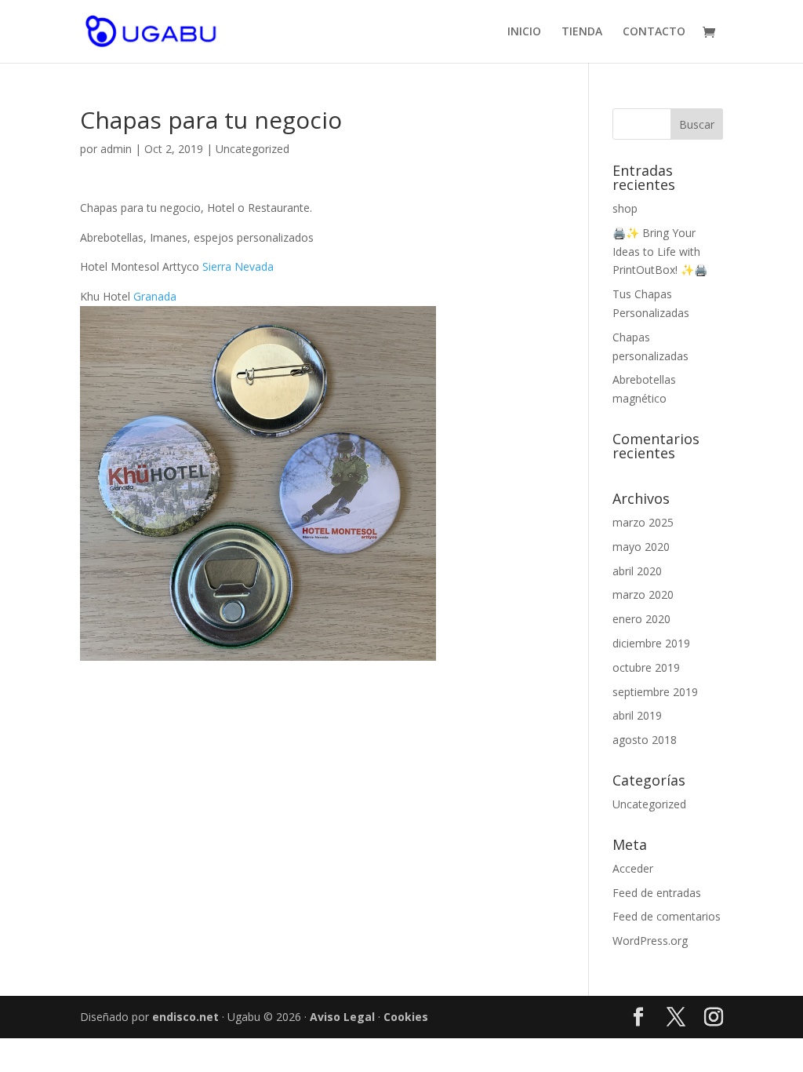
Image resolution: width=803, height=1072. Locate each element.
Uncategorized (252, 148)
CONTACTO (654, 32)
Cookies (405, 1016)
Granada (154, 296)
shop (625, 208)
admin (116, 148)
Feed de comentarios (666, 916)
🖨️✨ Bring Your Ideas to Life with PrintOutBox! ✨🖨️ (659, 251)
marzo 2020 (643, 594)
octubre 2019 (646, 667)
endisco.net (185, 1016)
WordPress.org (650, 940)
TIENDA (581, 32)
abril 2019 (637, 715)
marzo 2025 (643, 522)
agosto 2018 (644, 739)
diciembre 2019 (651, 643)
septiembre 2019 (655, 691)
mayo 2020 (641, 546)
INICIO (524, 32)
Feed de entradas (656, 892)
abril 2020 (637, 570)
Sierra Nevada (238, 266)
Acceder (632, 868)
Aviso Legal (342, 1016)
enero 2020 (641, 618)
